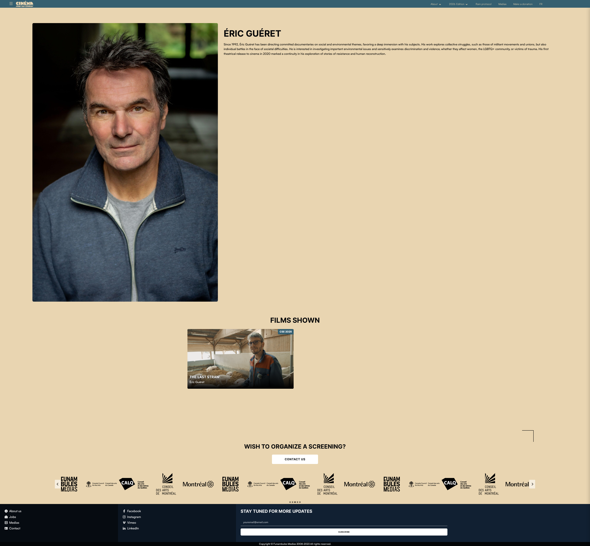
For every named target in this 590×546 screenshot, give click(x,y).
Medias (502, 4)
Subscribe (344, 532)
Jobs (12, 517)
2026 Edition (456, 4)
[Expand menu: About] (440, 4)
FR (541, 4)
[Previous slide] (58, 484)
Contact (14, 528)
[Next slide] (532, 484)
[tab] (290, 502)
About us (15, 511)
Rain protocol (484, 4)
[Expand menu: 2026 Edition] (467, 4)
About (434, 4)
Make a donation (523, 4)
